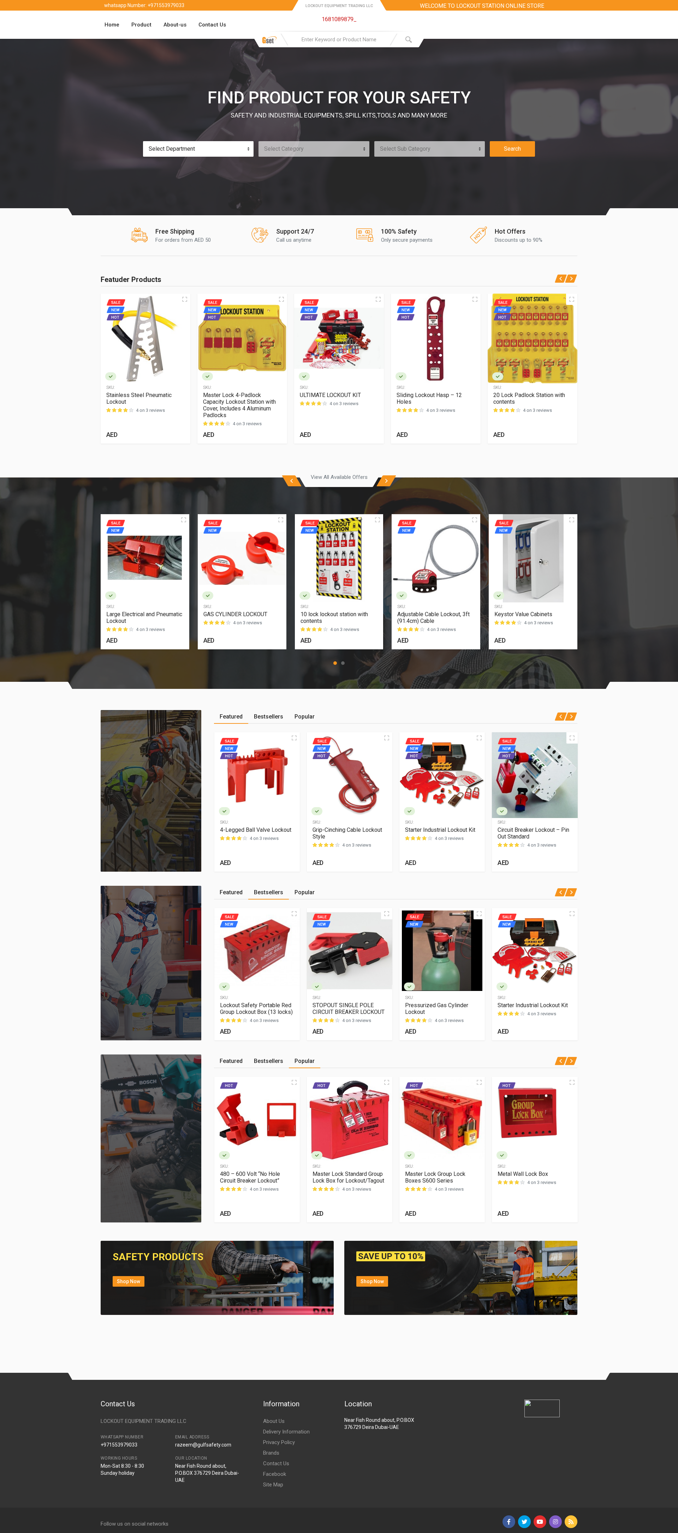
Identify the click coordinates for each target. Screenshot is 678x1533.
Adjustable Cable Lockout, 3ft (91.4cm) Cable (433, 617)
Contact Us (212, 25)
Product (141, 25)
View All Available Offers (339, 477)
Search (512, 148)
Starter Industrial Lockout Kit (440, 829)
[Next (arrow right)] (665, 766)
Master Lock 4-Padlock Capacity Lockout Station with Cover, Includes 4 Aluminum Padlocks (239, 405)
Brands (271, 1453)
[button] (335, 663)
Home (112, 25)
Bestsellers (268, 716)
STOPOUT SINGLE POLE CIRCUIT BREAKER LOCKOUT (349, 1008)
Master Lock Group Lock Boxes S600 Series (435, 1177)
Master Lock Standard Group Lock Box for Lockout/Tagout (348, 1177)
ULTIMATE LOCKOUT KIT (330, 395)
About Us (274, 1421)
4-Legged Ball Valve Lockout (255, 829)
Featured (231, 716)
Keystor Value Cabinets (523, 614)
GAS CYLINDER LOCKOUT (235, 614)
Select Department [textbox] (172, 148)
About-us (174, 25)
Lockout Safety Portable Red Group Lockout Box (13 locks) (256, 1008)
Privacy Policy (279, 1442)
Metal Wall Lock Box (523, 1174)
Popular (305, 716)
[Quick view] (184, 299)
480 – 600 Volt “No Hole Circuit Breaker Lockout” (250, 1177)
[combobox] (198, 149)
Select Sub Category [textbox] (405, 148)
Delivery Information (286, 1432)
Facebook (274, 1474)
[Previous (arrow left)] (12, 766)
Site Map (273, 1484)
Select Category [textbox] (284, 148)
